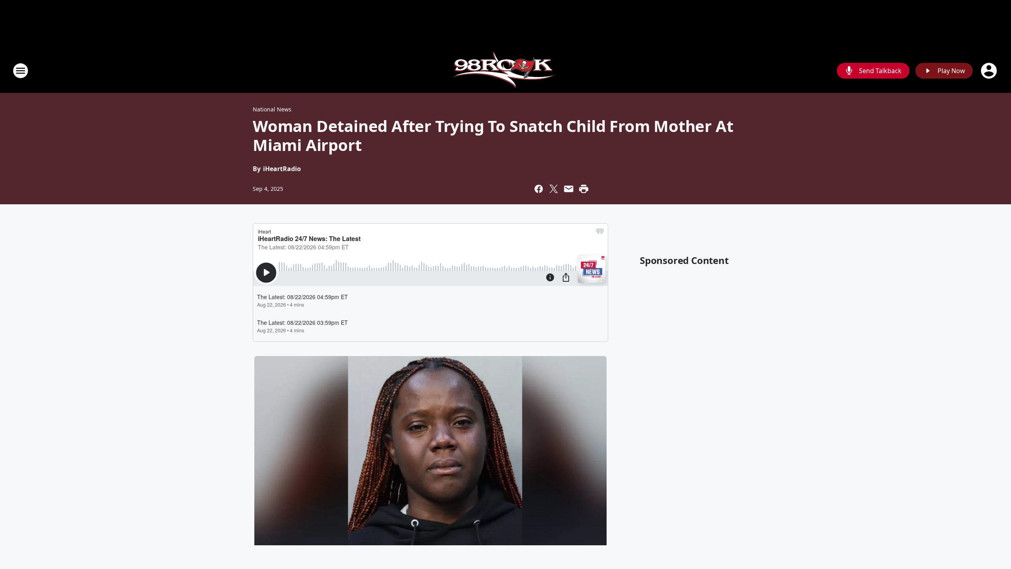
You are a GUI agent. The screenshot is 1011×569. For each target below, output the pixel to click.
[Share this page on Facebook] (538, 188)
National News (272, 109)
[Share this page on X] (553, 188)
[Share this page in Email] (568, 188)
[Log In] (989, 71)
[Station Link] (505, 70)
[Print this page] (583, 188)
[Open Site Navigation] (20, 71)
